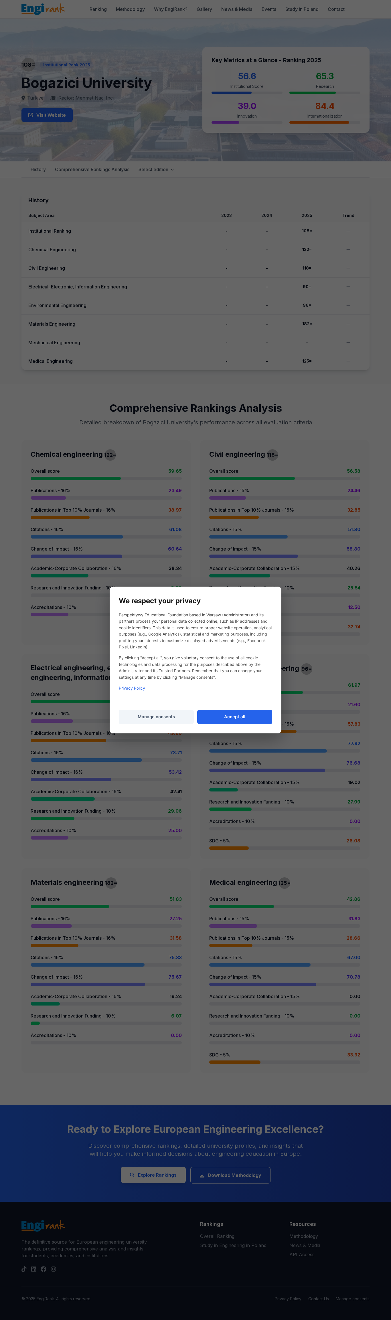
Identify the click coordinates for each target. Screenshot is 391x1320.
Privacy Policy (132, 688)
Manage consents (156, 716)
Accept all (234, 716)
